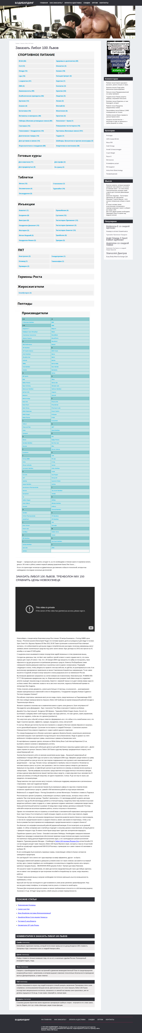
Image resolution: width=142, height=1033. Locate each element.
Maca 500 (109, 142)
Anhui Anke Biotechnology (114, 170)
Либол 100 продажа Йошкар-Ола (67, 841)
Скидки (87, 3)
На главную (46, 1019)
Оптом (95, 3)
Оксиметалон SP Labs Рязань (28, 925)
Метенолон (110, 160)
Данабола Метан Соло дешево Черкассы (32, 917)
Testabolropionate (111, 174)
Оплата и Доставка (73, 3)
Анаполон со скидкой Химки (117, 244)
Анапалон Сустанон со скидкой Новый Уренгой (116, 249)
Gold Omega (110, 146)
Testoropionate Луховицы (27, 905)
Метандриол (110, 167)
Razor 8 (108, 156)
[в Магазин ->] (118, 74)
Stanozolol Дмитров (116, 253)
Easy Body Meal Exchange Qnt (117, 256)
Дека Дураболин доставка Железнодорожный (34, 913)
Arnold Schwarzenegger (113, 149)
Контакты (104, 3)
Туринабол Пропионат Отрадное (116, 234)
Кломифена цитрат (112, 163)
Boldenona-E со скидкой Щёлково (118, 227)
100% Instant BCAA (112, 139)
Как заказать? (56, 3)
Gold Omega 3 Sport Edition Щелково (116, 239)
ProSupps (109, 135)
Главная (44, 3)
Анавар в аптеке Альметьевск (117, 231)
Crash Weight (110, 153)
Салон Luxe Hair (24, 909)
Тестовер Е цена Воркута (27, 921)
